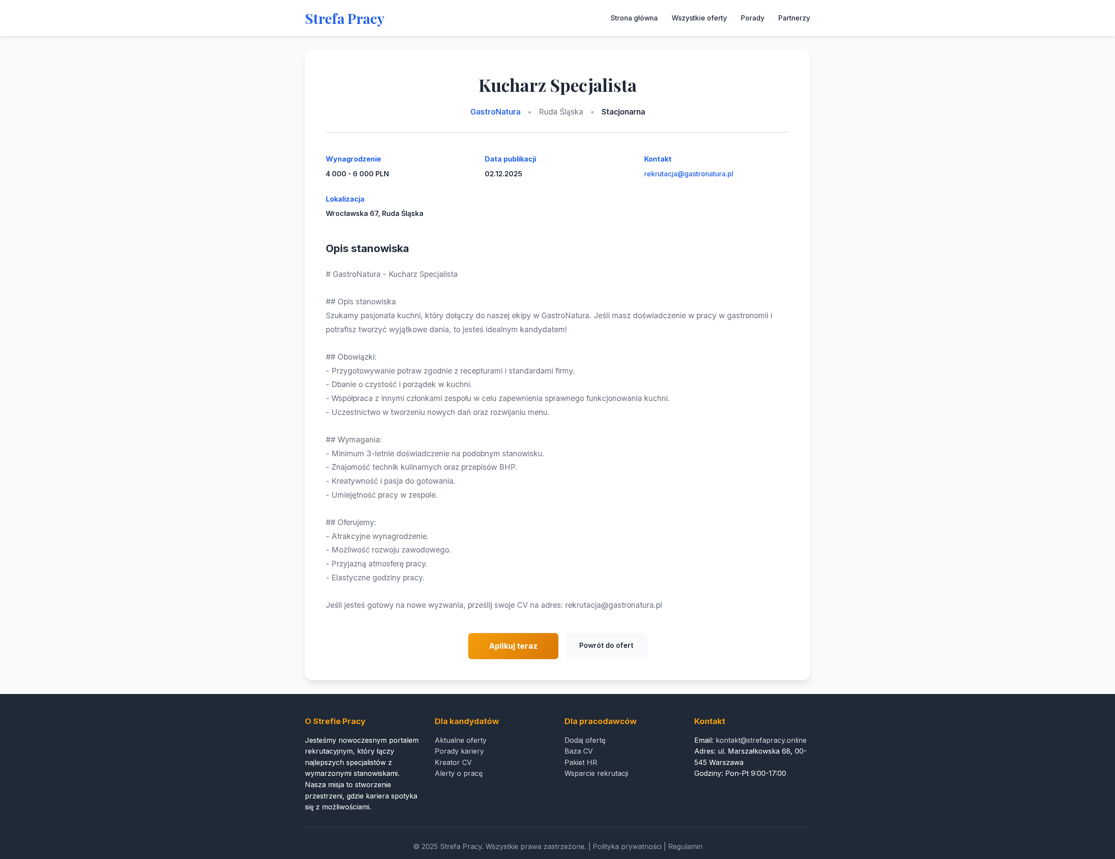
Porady (752, 17)
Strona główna (634, 17)
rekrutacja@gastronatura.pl (688, 173)
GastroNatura (495, 111)
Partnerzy (794, 17)
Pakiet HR (580, 762)
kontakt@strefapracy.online (761, 740)
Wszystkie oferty (699, 17)
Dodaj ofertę (584, 740)
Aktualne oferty (461, 740)
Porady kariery (459, 751)
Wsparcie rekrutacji (596, 773)
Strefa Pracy (345, 18)
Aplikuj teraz (513, 645)
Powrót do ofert (606, 645)
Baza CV (578, 751)
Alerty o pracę (459, 773)
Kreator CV (453, 762)
